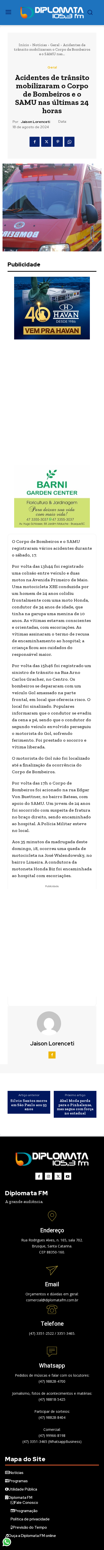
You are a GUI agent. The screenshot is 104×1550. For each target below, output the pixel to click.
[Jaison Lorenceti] (52, 1023)
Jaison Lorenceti (35, 122)
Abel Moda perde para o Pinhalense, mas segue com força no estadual (75, 1107)
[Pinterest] (58, 142)
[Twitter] (46, 142)
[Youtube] (67, 1176)
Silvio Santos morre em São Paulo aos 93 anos (28, 1105)
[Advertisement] (52, 402)
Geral (55, 45)
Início (24, 45)
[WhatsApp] (69, 142)
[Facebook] (35, 142)
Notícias (39, 45)
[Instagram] (48, 1176)
